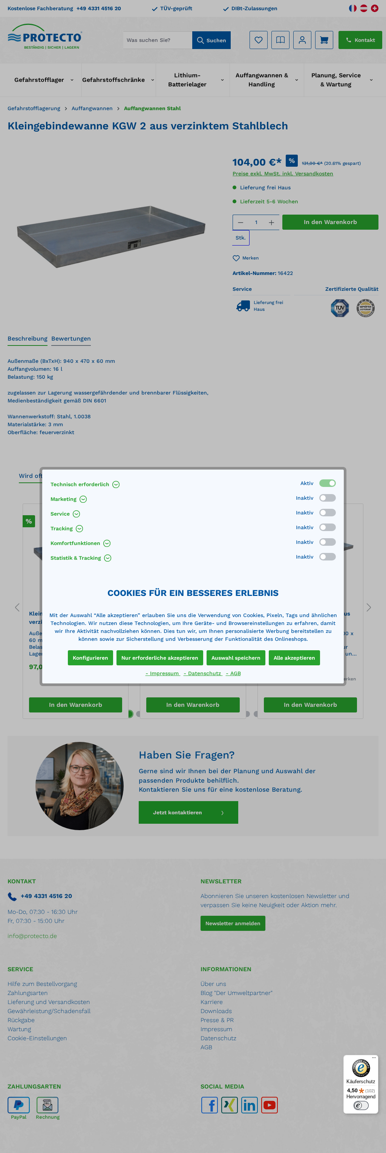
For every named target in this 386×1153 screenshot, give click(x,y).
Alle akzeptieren (294, 658)
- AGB (233, 673)
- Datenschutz (203, 673)
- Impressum (163, 673)
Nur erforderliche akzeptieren (159, 658)
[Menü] (373, 1059)
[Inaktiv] (327, 498)
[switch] (361, 1105)
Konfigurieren (90, 658)
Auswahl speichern (235, 658)
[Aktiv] (327, 483)
